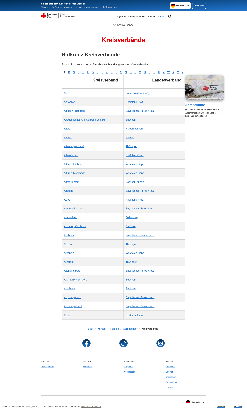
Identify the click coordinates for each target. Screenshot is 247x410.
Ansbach (69, 235)
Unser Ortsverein (136, 16)
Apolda (68, 244)
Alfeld (67, 128)
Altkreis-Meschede (74, 173)
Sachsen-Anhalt (135, 182)
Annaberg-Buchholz (75, 226)
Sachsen (131, 119)
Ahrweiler (69, 102)
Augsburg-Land (72, 297)
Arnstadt (69, 262)
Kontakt (161, 16)
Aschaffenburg (72, 270)
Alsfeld (68, 137)
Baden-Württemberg (137, 93)
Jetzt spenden (47, 366)
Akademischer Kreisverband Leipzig (84, 119)
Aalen (67, 93)
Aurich (67, 315)
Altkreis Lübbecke (74, 164)
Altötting (68, 190)
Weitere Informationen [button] (91, 406)
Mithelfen (151, 16)
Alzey (67, 199)
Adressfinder (195, 104)
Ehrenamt (87, 366)
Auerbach (69, 288)
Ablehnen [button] (221, 407)
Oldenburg (132, 217)
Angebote (121, 16)
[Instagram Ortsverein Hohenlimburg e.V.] (160, 343)
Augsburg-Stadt (73, 306)
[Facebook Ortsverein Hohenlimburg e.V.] (86, 343)
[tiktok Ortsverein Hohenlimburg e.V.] (123, 343)
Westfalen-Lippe (135, 164)
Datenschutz (171, 382)
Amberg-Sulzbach (74, 208)
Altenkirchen (71, 155)
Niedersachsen (134, 128)
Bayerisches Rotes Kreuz (140, 111)
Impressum (171, 376)
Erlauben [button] (238, 407)
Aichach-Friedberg (74, 111)
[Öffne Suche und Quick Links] (170, 16)
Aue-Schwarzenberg (75, 279)
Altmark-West (71, 182)
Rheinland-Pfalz (135, 102)
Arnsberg (69, 253)
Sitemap (169, 371)
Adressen (170, 366)
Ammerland (70, 217)
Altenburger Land (74, 146)
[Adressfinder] (204, 87)
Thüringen (131, 146)
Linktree (169, 387)
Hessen (130, 137)
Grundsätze (129, 371)
